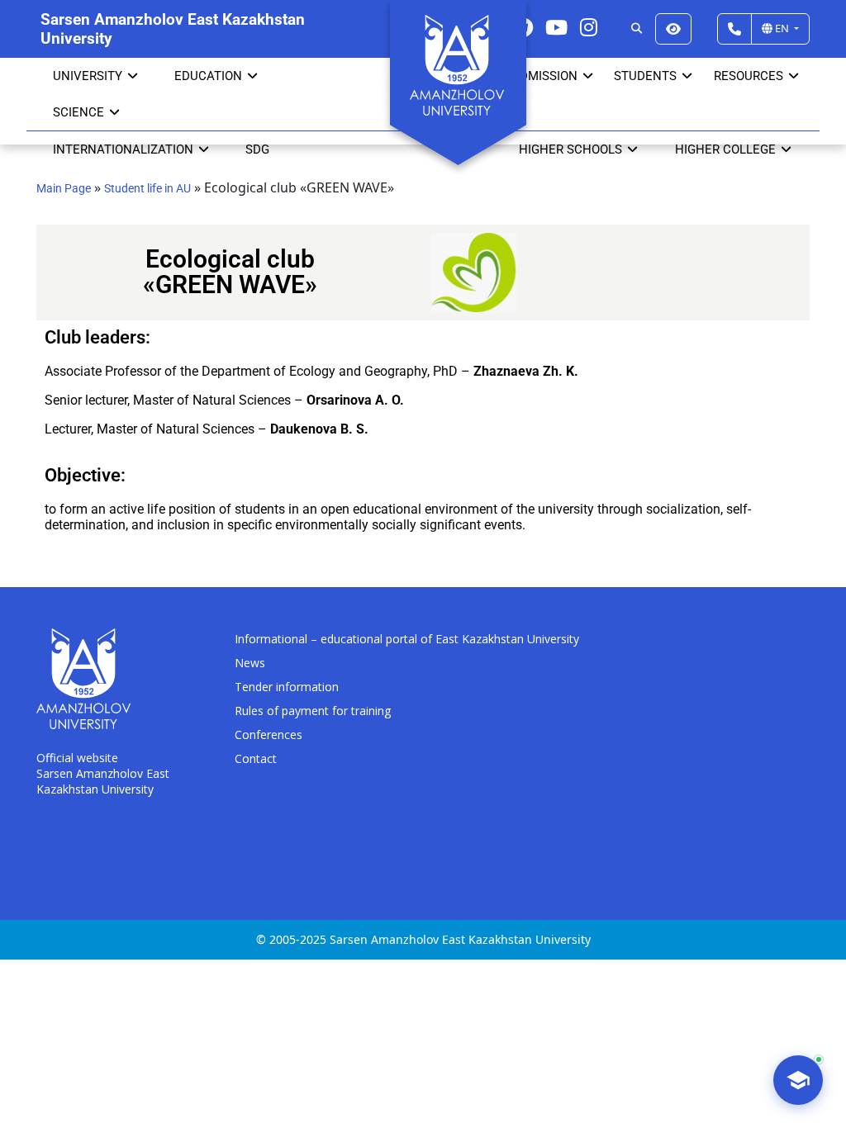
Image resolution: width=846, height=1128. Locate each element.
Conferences (268, 734)
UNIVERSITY (87, 76)
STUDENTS (645, 76)
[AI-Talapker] (798, 1080)
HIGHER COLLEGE (725, 149)
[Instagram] (588, 26)
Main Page (63, 188)
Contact (256, 758)
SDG (257, 149)
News (250, 663)
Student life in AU (147, 188)
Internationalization (123, 149)
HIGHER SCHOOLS (570, 149)
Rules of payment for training (313, 710)
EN (781, 28)
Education (208, 76)
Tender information (287, 686)
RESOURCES (748, 76)
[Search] (636, 29)
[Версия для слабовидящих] (673, 29)
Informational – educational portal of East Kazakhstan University (407, 639)
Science (78, 112)
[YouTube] (556, 26)
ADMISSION (544, 76)
